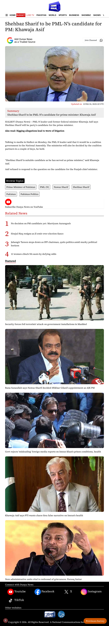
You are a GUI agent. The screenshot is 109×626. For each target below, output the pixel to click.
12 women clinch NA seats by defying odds (33, 253)
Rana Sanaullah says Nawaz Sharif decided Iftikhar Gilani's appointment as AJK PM (50, 387)
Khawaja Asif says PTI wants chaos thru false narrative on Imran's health (44, 515)
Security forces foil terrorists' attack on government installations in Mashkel (46, 324)
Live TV (30, 15)
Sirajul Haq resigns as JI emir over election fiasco (37, 233)
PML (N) (44, 187)
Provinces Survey (95, 620)
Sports (63, 15)
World (52, 15)
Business (74, 15)
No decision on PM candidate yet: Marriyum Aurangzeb (41, 223)
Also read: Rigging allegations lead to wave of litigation (34, 130)
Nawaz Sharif (61, 187)
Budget (21, 15)
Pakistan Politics (29, 194)
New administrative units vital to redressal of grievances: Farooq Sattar (43, 579)
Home (13, 15)
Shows (97, 15)
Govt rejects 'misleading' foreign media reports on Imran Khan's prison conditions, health (53, 451)
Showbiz (86, 15)
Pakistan (41, 15)
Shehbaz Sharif (81, 187)
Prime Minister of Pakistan (20, 187)
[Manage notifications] (5, 620)
